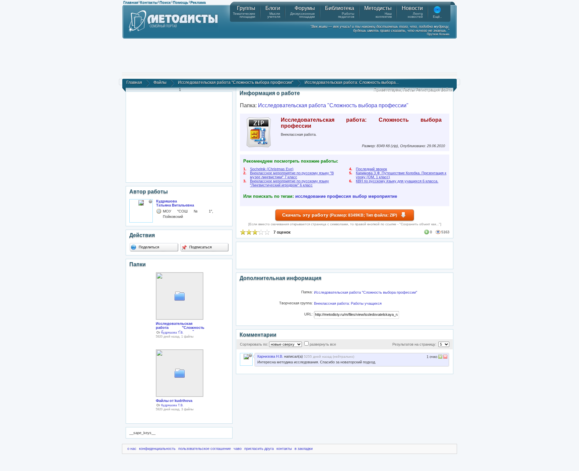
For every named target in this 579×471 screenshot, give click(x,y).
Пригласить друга (259, 449)
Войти (447, 89)
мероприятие (382, 196)
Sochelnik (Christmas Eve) (272, 169)
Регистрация (428, 89)
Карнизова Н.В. (270, 356)
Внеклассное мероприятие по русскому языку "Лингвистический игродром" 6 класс (289, 183)
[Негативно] (444, 357)
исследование (310, 196)
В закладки (304, 449)
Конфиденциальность (157, 449)
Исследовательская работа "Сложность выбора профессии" (235, 82)
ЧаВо (238, 449)
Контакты (148, 2)
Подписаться (200, 247)
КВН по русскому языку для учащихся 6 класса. (397, 181)
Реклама (198, 2)
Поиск (165, 2)
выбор (359, 196)
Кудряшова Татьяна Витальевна (175, 203)
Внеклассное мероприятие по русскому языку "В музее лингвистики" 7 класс (292, 175)
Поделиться (148, 247)
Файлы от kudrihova (174, 401)
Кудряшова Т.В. (172, 332)
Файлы (160, 82)
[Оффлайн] (150, 201)
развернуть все (323, 344)
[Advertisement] (289, 55)
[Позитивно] (440, 357)
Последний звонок (371, 169)
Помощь (180, 2)
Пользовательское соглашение (204, 449)
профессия (339, 196)
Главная (130, 2)
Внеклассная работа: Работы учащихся (348, 303)
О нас (131, 449)
